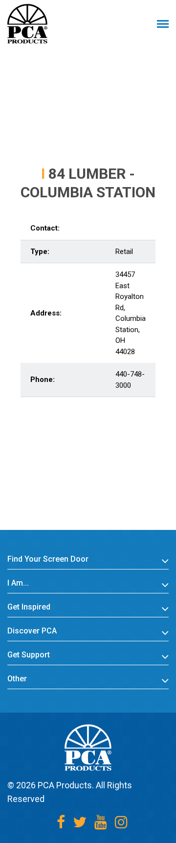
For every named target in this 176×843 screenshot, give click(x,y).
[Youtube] (100, 822)
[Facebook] (61, 822)
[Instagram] (121, 822)
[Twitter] (80, 822)
